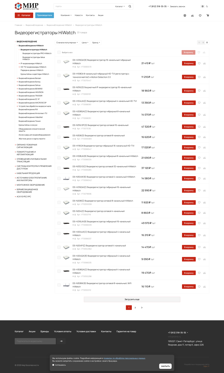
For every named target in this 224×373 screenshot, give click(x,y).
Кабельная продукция (28, 173)
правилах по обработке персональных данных (124, 358)
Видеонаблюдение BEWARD (30, 88)
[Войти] (185, 15)
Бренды (45, 331)
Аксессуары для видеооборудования (34, 135)
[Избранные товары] (200, 15)
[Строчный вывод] (203, 42)
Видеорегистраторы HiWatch (34, 49)
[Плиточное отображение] (199, 42)
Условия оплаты (62, 331)
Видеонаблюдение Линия (30, 121)
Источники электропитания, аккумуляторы (32, 179)
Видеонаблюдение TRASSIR (30, 95)
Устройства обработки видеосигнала (35, 106)
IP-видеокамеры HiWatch (31, 63)
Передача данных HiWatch (32, 70)
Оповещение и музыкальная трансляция (31, 160)
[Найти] (130, 6)
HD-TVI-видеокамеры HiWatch (33, 67)
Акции (32, 331)
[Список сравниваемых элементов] (192, 15)
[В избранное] (198, 52)
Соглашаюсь (60, 365)
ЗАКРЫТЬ (165, 366)
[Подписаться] (61, 341)
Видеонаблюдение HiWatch (31, 45)
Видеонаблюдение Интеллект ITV (33, 113)
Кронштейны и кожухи (28, 125)
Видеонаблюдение (27, 41)
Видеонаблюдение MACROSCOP (32, 102)
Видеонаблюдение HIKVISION (31, 92)
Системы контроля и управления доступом (34, 167)
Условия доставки (86, 331)
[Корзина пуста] (207, 15)
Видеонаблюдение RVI (28, 109)
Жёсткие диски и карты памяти (32, 138)
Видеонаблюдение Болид (29, 81)
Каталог (19, 331)
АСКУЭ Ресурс (24, 196)
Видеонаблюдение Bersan (30, 78)
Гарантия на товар (126, 331)
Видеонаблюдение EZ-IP (29, 99)
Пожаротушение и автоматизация (26, 153)
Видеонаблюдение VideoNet (31, 117)
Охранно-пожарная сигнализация (27, 146)
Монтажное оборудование (31, 185)
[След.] (142, 307)
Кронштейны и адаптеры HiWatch (35, 74)
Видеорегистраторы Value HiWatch (34, 58)
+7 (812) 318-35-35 (158, 6)
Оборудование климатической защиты (32, 130)
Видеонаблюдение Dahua (29, 85)
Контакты (106, 331)
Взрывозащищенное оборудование (27, 190)
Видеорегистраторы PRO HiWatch (37, 53)
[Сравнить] (204, 52)
